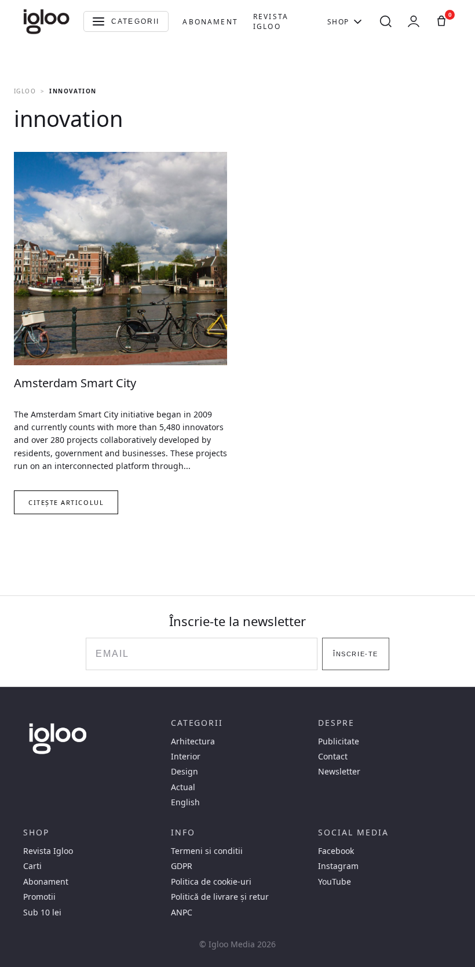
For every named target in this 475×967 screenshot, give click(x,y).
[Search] (385, 21)
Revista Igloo (270, 21)
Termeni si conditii (207, 851)
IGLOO (25, 91)
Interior (185, 756)
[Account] (413, 21)
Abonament (209, 22)
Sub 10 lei (42, 912)
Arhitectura (193, 741)
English (185, 802)
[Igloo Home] (46, 21)
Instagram (338, 866)
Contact (333, 756)
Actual (183, 787)
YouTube (334, 882)
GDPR (181, 866)
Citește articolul (66, 502)
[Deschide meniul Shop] (357, 21)
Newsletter (339, 771)
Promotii (39, 897)
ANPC (181, 912)
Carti (32, 866)
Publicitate (338, 741)
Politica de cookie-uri (211, 882)
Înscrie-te (355, 653)
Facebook (336, 851)
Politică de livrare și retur (220, 897)
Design (184, 771)
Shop (338, 22)
